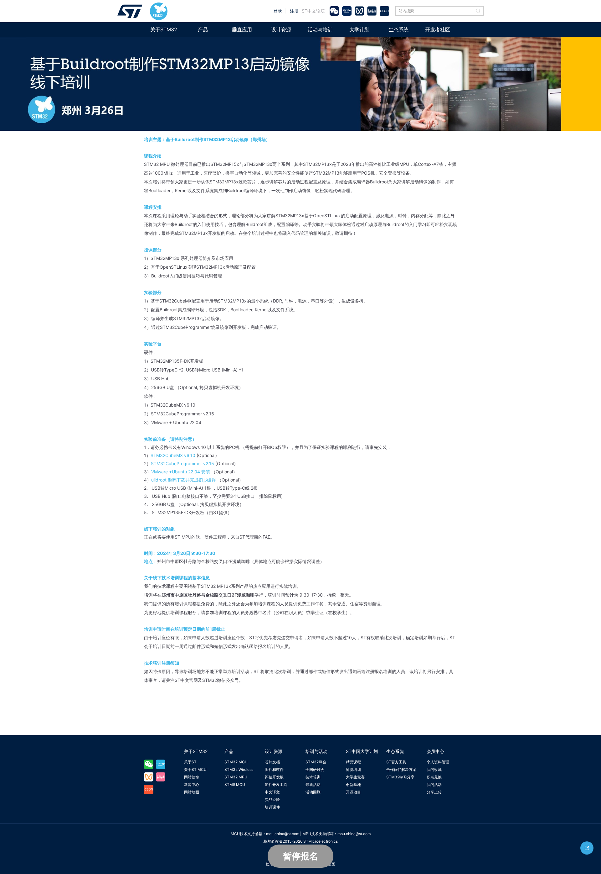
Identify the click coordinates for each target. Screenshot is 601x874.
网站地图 (191, 792)
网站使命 (191, 777)
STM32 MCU (236, 762)
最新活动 (313, 784)
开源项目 (353, 792)
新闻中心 (191, 784)
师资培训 (353, 769)
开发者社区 (437, 29)
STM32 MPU (235, 777)
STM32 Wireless (238, 769)
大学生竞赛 (355, 777)
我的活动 (434, 784)
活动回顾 (313, 792)
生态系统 (398, 29)
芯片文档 (272, 762)
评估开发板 (274, 777)
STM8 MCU (234, 784)
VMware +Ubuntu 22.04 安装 (180, 471)
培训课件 (272, 807)
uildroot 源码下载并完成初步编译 (183, 479)
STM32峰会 (316, 762)
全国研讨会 (315, 769)
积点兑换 (434, 777)
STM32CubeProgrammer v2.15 (182, 463)
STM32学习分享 (400, 777)
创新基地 (353, 784)
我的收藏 (434, 769)
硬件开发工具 (276, 784)
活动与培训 (320, 29)
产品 (203, 29)
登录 (277, 10)
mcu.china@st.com (282, 833)
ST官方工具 (396, 762)
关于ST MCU (195, 769)
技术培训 (313, 777)
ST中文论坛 (313, 10)
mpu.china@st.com (354, 833)
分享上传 (434, 792)
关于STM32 (163, 29)
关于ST (190, 762)
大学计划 (359, 29)
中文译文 (272, 792)
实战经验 (272, 799)
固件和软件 (274, 769)
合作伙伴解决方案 (401, 769)
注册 (294, 10)
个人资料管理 (438, 762)
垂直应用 (242, 29)
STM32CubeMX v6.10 (173, 455)
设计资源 (281, 29)
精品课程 (353, 762)
